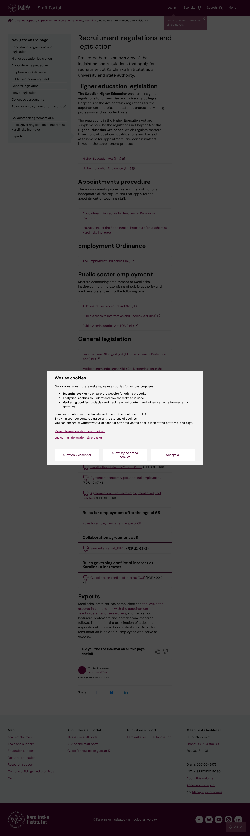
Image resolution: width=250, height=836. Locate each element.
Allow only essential (77, 455)
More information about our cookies (80, 431)
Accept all (173, 455)
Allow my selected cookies (125, 455)
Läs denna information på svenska (78, 437)
